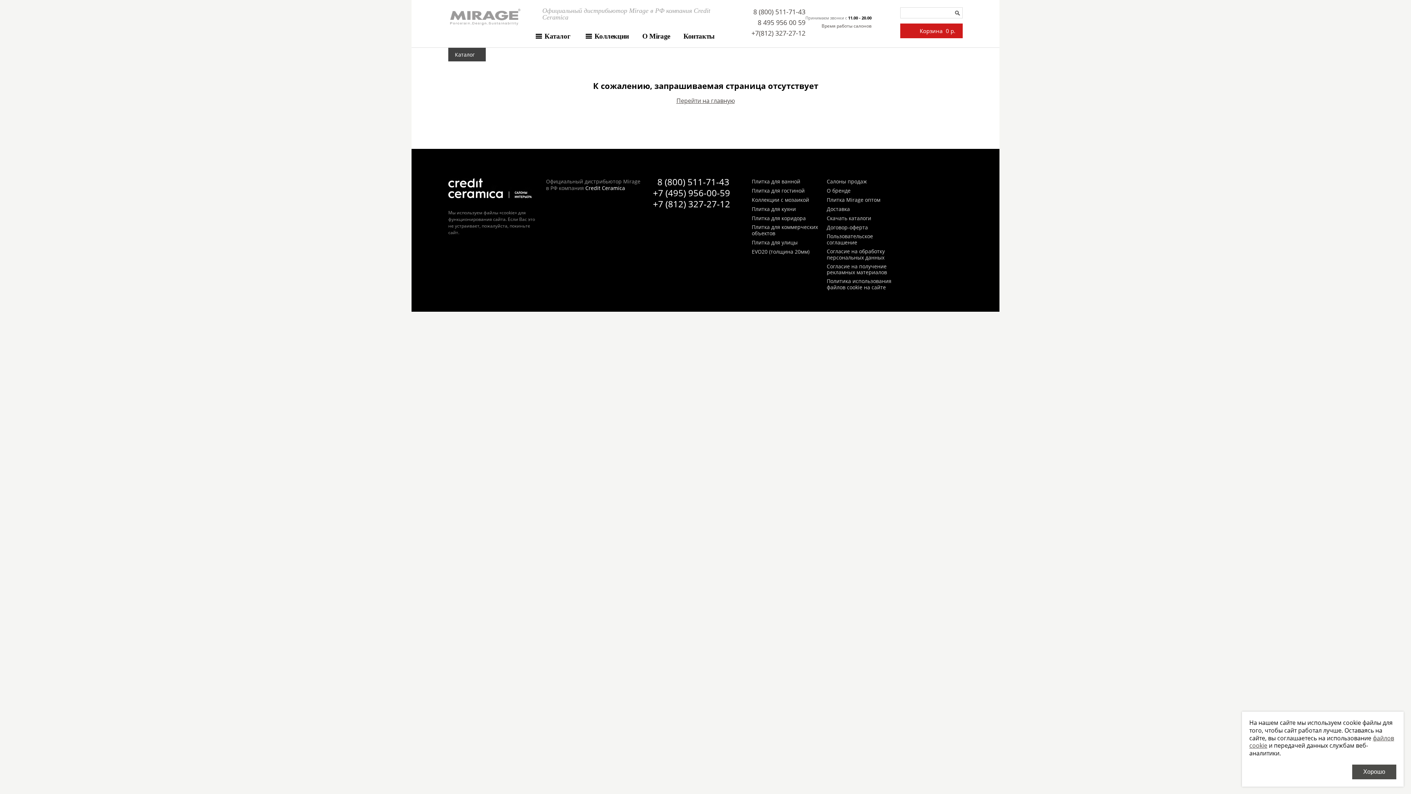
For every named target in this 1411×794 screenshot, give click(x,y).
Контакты (699, 36)
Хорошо (1374, 772)
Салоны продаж (847, 182)
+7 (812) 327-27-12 (691, 204)
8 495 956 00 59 (781, 22)
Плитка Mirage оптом (853, 200)
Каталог (557, 36)
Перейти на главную (705, 101)
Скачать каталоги (849, 218)
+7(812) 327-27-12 (778, 33)
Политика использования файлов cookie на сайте (859, 284)
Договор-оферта (847, 228)
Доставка (838, 209)
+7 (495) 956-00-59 (691, 193)
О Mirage (656, 36)
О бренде (839, 191)
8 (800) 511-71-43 (779, 11)
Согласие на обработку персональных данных (856, 254)
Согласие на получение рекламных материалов (857, 270)
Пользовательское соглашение (850, 239)
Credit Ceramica (605, 188)
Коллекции (612, 36)
